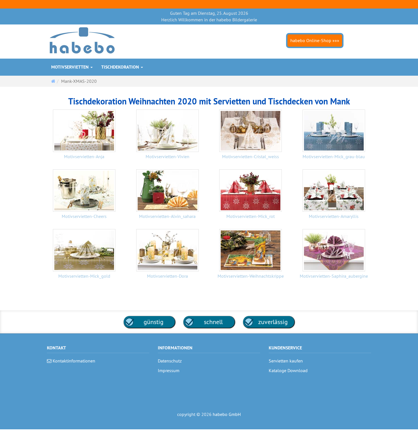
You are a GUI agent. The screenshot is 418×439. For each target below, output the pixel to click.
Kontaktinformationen (73, 361)
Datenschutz (170, 361)
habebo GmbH (227, 414)
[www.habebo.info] (82, 41)
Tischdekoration (120, 67)
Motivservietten (70, 67)
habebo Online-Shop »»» (314, 40)
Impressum (168, 370)
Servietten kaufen (286, 361)
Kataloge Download (288, 370)
